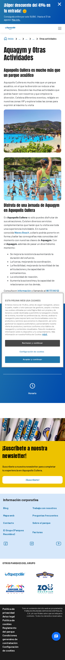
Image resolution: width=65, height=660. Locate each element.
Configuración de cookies (10, 648)
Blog (5, 507)
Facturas (37, 532)
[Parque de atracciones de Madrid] (15, 588)
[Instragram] (32, 543)
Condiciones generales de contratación (10, 639)
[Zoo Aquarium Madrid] (44, 588)
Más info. (16, 19)
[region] (32, 330)
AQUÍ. (44, 334)
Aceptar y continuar (32, 359)
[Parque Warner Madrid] (45, 574)
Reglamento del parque (9, 629)
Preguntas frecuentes (45, 515)
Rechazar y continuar (32, 343)
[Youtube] (58, 543)
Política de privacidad (9, 610)
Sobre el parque (41, 522)
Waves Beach (21, 232)
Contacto (8, 522)
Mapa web (8, 515)
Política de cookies (9, 622)
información (24, 290)
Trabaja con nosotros (44, 507)
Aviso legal (9, 616)
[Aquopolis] (15, 574)
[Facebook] (5, 543)
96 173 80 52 (52, 290)
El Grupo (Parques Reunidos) (13, 532)
